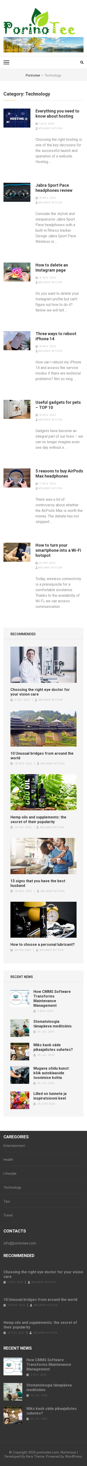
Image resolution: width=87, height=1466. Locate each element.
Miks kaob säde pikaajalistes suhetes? (53, 1047)
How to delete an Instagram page (51, 268)
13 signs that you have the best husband (37, 883)
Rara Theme (35, 1456)
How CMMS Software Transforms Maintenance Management (52, 998)
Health (8, 1160)
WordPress (73, 1456)
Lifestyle (9, 1173)
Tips (6, 1201)
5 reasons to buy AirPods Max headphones (59, 473)
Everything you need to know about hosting (57, 114)
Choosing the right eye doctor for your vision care (40, 691)
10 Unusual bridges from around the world (42, 755)
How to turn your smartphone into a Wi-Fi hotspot (58, 550)
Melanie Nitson (50, 128)
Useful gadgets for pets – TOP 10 (58, 405)
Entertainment (14, 1146)
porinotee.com (48, 1452)
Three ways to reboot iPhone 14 (55, 336)
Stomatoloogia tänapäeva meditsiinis (52, 1023)
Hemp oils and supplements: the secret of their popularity (38, 819)
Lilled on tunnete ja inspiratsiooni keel (50, 1095)
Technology (12, 1187)
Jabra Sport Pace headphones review (53, 188)
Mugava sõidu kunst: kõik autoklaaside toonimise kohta (51, 1073)
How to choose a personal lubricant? (42, 944)
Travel (8, 1215)
